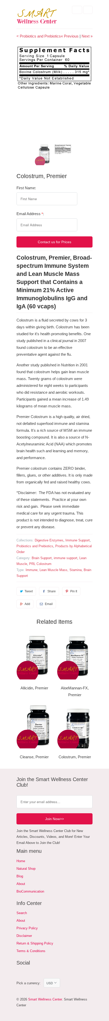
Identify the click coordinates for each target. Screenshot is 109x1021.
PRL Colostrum (40, 564)
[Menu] (77, 10)
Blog (19, 876)
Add (27, 604)
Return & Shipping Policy (34, 943)
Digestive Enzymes (49, 540)
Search (21, 913)
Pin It (73, 591)
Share (51, 591)
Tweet (29, 591)
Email (49, 604)
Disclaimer (24, 936)
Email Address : (30, 214)
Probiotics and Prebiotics (34, 546)
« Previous (70, 36)
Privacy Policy (27, 928)
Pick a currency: (30, 983)
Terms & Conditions (30, 951)
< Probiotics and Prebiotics (38, 36)
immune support (65, 558)
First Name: (26, 188)
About (20, 884)
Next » (87, 36)
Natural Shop (25, 869)
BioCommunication (30, 891)
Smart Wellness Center (45, 999)
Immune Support (77, 540)
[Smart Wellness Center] (36, 16)
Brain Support (42, 558)
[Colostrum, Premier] (54, 68)
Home (20, 861)
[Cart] (88, 10)
